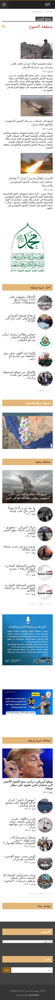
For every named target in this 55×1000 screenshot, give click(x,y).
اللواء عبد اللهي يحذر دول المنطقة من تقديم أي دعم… (19, 356)
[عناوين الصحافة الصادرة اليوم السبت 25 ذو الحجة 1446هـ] (45, 591)
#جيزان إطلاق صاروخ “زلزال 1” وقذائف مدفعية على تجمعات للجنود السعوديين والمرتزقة (30, 182)
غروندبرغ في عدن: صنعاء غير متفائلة (19, 548)
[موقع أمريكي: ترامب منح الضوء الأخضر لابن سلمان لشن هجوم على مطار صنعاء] (27, 763)
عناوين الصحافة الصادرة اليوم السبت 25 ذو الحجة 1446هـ (19, 588)
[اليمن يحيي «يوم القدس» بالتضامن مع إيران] (45, 863)
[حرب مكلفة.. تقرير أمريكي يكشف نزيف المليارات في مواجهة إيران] (45, 825)
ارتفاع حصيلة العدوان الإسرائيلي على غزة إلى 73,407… (20, 318)
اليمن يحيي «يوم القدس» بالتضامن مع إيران (19, 858)
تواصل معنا (44, 906)
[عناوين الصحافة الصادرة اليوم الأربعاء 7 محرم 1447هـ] (45, 572)
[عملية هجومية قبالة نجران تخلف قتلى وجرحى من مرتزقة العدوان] (37, 48)
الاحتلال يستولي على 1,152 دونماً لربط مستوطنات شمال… (22, 299)
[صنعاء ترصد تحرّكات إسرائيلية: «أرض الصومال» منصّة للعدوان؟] (45, 844)
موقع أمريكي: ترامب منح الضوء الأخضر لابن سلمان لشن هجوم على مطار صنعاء (28, 785)
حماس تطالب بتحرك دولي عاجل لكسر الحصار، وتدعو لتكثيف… (18, 337)
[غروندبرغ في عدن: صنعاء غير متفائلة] (45, 553)
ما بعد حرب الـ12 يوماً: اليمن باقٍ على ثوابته (21, 509)
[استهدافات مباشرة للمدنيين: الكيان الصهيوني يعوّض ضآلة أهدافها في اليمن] (27, 486)
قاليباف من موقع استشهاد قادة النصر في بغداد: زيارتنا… (19, 375)
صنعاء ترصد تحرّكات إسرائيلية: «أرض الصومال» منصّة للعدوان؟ (19, 840)
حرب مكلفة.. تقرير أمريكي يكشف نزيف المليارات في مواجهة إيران (22, 823)
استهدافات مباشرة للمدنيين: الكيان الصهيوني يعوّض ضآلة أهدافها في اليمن (28, 496)
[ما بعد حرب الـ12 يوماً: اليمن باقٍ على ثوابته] (45, 514)
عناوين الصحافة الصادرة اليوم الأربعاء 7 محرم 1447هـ (20, 569)
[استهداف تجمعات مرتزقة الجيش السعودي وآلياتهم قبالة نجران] (37, 106)
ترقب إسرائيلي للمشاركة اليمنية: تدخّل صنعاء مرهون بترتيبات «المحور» (19, 878)
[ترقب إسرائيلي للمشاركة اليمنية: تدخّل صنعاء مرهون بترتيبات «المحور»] (45, 881)
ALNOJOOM (33, 995)
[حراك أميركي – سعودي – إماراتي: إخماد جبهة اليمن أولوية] (45, 534)
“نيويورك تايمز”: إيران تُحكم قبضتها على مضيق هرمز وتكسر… (20, 802)
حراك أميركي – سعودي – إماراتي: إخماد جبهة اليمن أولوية (19, 530)
